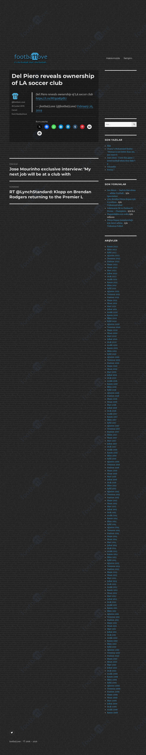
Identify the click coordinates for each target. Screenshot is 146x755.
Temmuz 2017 (113, 429)
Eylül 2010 (111, 647)
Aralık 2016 (112, 450)
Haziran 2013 (113, 569)
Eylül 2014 (111, 524)
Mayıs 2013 (112, 572)
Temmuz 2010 (113, 653)
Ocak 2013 (111, 584)
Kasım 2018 (112, 384)
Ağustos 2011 (113, 614)
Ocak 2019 (111, 378)
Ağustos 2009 (113, 686)
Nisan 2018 (112, 402)
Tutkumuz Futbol (115, 226)
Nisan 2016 (112, 473)
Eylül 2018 (111, 390)
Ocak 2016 (111, 482)
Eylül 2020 (111, 321)
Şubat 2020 (112, 339)
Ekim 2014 (111, 521)
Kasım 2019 (112, 348)
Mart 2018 (111, 405)
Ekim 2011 (111, 611)
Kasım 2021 (112, 282)
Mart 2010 (111, 665)
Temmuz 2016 (113, 464)
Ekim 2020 (112, 318)
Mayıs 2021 (112, 300)
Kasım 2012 (112, 590)
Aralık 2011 (112, 605)
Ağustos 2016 (113, 462)
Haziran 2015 (113, 497)
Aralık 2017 (112, 414)
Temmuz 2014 (113, 530)
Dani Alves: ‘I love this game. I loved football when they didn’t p (121, 161)
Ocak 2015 (111, 512)
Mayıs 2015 (112, 500)
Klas (109, 146)
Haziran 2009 (113, 692)
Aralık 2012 (112, 587)
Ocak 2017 (111, 447)
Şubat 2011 (112, 632)
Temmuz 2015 (113, 494)
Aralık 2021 (112, 279)
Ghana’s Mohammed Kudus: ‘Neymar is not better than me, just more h (121, 152)
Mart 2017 (111, 441)
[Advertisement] (73, 28)
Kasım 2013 (112, 554)
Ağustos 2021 (113, 291)
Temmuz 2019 (113, 360)
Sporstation (112, 196)
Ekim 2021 (111, 285)
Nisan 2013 (112, 575)
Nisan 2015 (112, 503)
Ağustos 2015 (113, 491)
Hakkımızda (113, 58)
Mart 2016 (111, 476)
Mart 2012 (111, 596)
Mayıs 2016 (112, 470)
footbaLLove (15, 741)
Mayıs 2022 (112, 264)
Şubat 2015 (112, 509)
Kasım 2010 (112, 641)
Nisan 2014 (112, 539)
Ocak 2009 (112, 706)
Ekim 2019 (112, 351)
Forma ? (110, 170)
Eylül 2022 (111, 252)
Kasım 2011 (112, 608)
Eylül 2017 (111, 423)
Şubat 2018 (112, 408)
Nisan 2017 (112, 438)
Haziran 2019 (113, 363)
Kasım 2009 (112, 677)
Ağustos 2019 (113, 357)
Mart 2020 (111, 336)
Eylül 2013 (111, 560)
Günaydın (111, 167)
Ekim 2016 (112, 456)
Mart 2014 (111, 542)
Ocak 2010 (111, 671)
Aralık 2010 (112, 638)
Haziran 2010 (113, 656)
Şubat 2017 (112, 444)
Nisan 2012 (112, 593)
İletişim (128, 58)
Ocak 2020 (111, 342)
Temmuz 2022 (113, 258)
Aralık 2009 (112, 674)
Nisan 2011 (112, 626)
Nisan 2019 (112, 369)
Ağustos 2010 (113, 650)
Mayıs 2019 (112, 366)
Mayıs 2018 (112, 399)
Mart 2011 (111, 629)
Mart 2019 (111, 372)
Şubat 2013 (112, 581)
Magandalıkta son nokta (118, 214)
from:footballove (19, 114)
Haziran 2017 (113, 432)
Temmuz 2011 (113, 617)
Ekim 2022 (112, 249)
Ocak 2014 (111, 548)
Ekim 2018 (111, 387)
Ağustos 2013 (113, 563)
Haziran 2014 (113, 533)
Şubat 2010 (112, 668)
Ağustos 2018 (113, 393)
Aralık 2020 (112, 312)
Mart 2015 (111, 506)
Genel (14, 110)
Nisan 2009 (112, 698)
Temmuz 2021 (113, 294)
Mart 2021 (111, 306)
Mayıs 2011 (112, 623)
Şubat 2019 (112, 375)
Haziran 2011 (113, 620)
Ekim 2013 (111, 557)
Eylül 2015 (111, 488)
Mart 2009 (112, 701)
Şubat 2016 (112, 479)
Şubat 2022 (112, 273)
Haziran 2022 (113, 261)
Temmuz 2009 (113, 689)
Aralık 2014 (112, 515)
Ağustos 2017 (113, 426)
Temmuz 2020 (113, 327)
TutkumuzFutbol (114, 205)
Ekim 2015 (111, 485)
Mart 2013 (111, 578)
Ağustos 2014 (113, 527)
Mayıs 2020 (112, 330)
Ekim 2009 (112, 680)
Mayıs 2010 (112, 659)
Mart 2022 (111, 270)
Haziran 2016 (113, 467)
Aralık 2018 (112, 381)
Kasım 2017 (112, 417)
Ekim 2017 (111, 420)
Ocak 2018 (111, 411)
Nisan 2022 (112, 267)
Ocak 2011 (111, 635)
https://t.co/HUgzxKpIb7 (51, 98)
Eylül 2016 (111, 459)
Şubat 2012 (112, 599)
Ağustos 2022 (113, 255)
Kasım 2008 (112, 712)
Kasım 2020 (112, 315)
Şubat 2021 (112, 309)
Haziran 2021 (113, 297)
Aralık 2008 (112, 709)
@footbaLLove (18, 102)
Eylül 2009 (112, 683)
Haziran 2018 (113, 396)
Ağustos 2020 (113, 324)
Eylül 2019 (111, 354)
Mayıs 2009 (112, 695)
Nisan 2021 (112, 303)
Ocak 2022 (111, 276)
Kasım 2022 (112, 246)
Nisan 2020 (112, 333)
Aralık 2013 (112, 551)
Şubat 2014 (112, 545)
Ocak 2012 (111, 602)
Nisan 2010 (112, 662)
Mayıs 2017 (112, 435)
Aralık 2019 (112, 345)
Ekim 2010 (111, 644)
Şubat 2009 (112, 704)
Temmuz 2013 (113, 566)
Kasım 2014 (112, 518)
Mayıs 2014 (112, 536)
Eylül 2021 (111, 288)
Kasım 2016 (112, 453)
